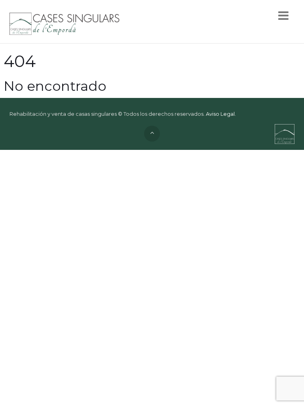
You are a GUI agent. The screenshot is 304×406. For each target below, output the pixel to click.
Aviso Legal (220, 114)
